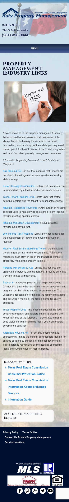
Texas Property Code (14, 309)
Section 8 (8, 282)
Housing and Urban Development (21, 222)
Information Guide (20, 399)
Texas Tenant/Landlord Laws (18, 197)
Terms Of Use (29, 432)
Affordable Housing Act (15, 332)
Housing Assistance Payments (20, 207)
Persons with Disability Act (18, 267)
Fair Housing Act (12, 171)
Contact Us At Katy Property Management (28, 437)
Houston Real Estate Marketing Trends (24, 248)
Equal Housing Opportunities (18, 186)
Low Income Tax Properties (18, 233)
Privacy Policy (11, 432)
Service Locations (15, 442)
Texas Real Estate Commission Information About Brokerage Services (28, 386)
